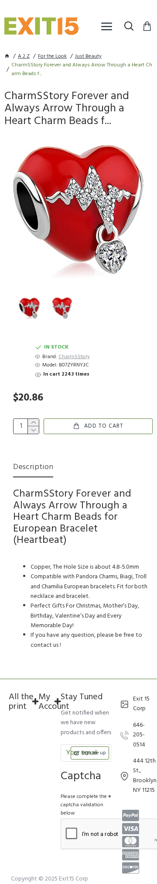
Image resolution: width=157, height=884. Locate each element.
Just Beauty (88, 56)
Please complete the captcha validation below (84, 805)
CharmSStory (74, 357)
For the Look (52, 56)
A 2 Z (24, 56)
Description (33, 468)
